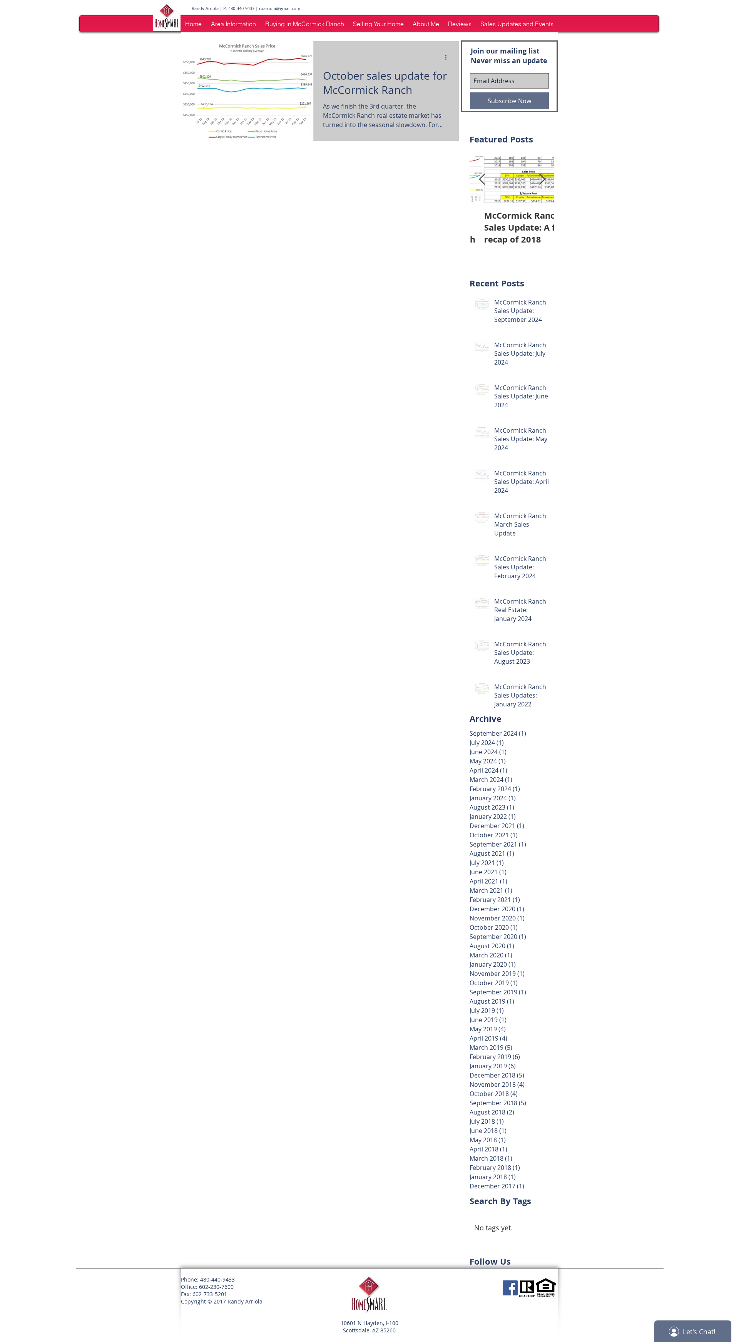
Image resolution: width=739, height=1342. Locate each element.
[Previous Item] (481, 180)
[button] (233, 24)
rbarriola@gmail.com (279, 8)
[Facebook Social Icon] (510, 1287)
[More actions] (448, 57)
